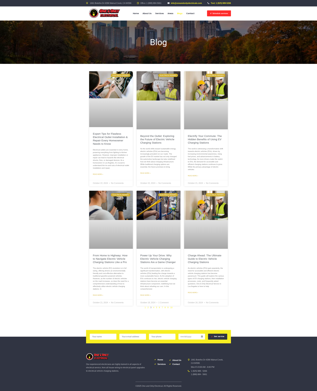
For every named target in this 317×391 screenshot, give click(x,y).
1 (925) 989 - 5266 (199, 371)
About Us (147, 13)
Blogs (180, 13)
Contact (190, 13)
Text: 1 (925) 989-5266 (221, 3)
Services (159, 13)
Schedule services (220, 13)
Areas (170, 13)
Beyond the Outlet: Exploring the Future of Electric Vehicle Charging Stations (157, 139)
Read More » (98, 174)
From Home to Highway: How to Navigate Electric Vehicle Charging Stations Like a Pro (110, 259)
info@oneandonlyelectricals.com (186, 3)
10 (171, 307)
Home (136, 13)
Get (219, 336)
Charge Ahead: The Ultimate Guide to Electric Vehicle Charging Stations (204, 259)
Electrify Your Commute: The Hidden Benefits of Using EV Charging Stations (205, 139)
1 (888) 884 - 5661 (199, 374)
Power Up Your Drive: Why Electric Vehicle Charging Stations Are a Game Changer (158, 259)
